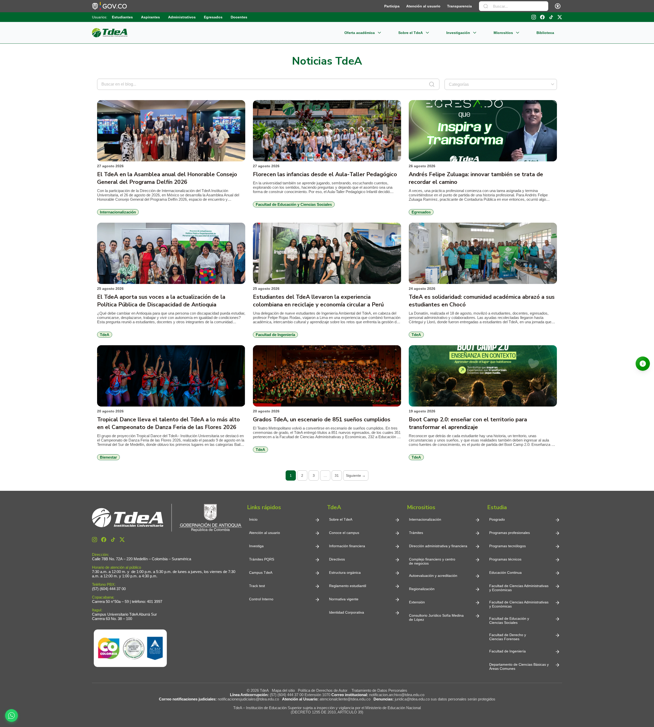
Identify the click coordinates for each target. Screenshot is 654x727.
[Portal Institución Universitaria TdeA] (109, 33)
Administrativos (182, 17)
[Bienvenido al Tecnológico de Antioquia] (167, 518)
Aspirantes (150, 17)
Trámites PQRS (261, 559)
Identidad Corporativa (346, 612)
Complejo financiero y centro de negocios (432, 561)
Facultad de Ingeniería (507, 651)
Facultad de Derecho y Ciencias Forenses (507, 637)
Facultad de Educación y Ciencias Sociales (509, 620)
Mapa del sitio (283, 690)
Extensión (417, 602)
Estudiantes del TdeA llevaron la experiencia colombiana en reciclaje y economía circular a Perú (318, 300)
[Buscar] (485, 6)
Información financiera (347, 546)
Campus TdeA (260, 572)
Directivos (337, 559)
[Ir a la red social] (533, 17)
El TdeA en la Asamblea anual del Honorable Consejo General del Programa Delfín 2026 (167, 178)
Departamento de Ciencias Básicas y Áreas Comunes (519, 666)
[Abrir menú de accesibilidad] (557, 6)
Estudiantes (122, 17)
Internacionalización (425, 519)
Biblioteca (545, 33)
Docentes (239, 17)
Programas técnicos (505, 559)
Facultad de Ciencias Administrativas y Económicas (518, 588)
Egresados (213, 17)
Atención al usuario (423, 6)
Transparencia (459, 6)
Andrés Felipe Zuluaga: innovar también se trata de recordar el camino (476, 178)
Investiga (256, 546)
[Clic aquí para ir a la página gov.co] (109, 6)
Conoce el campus (344, 533)
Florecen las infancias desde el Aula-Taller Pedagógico (325, 174)
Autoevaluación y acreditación (433, 576)
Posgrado (497, 519)
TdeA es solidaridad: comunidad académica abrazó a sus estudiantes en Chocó (482, 300)
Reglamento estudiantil (347, 586)
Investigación (458, 33)
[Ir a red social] (94, 539)
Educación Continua (505, 572)
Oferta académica (359, 33)
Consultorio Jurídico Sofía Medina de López (436, 617)
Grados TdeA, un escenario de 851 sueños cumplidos (321, 419)
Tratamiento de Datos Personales (379, 690)
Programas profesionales (509, 533)
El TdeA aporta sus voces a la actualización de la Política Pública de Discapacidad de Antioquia (161, 300)
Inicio (253, 519)
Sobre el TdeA (410, 33)
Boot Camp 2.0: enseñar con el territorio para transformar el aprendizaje (468, 423)
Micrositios (503, 33)
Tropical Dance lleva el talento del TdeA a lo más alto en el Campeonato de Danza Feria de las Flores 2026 (168, 423)
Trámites (416, 533)
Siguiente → (356, 475)
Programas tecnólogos (507, 546)
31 (337, 475)
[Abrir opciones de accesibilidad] (643, 363)
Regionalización (422, 589)
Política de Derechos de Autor (323, 690)
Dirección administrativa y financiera (438, 546)
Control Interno (261, 599)
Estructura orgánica (345, 572)
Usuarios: (99, 17)
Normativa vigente (343, 599)
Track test (257, 586)
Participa (392, 6)
